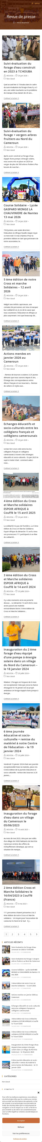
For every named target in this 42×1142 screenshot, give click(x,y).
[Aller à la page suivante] (36, 934)
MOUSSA (9, 76)
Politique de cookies (20, 1139)
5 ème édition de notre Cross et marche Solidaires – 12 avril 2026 (20, 285)
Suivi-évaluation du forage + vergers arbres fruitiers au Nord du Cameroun (20, 137)
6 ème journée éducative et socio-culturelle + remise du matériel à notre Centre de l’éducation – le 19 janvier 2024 (20, 741)
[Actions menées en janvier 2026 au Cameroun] (6, 997)
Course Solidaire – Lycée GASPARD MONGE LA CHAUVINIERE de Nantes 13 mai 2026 (21, 211)
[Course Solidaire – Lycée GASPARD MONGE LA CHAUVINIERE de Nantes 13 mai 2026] (6, 973)
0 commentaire (26, 952)
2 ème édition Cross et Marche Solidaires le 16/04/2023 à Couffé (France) (19, 893)
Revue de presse (23, 23)
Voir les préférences (21, 1133)
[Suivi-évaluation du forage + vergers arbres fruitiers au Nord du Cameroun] (6, 961)
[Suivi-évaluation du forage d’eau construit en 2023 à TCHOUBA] (6, 949)
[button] (38, 1092)
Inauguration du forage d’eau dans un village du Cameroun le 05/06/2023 (20, 819)
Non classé (10, 79)
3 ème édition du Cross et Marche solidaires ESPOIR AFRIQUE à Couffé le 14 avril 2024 (20, 581)
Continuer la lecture (11, 98)
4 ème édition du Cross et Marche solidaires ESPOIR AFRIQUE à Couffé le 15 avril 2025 (20, 507)
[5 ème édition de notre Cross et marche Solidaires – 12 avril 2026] (6, 986)
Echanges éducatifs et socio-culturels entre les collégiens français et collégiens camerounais (21, 430)
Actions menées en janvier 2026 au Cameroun (17, 357)
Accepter (21, 1120)
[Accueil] (14, 23)
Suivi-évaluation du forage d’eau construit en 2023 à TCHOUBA (19, 67)
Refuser (21, 1127)
